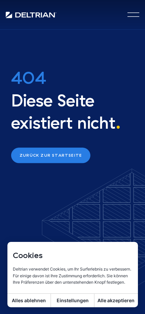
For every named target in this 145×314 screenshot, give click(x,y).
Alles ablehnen (29, 300)
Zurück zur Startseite (51, 155)
